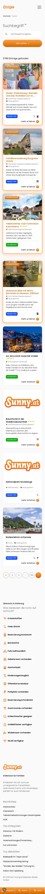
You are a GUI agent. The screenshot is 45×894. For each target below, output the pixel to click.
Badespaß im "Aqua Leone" (15, 857)
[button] (4, 889)
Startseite (7, 16)
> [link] (38, 575)
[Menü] (39, 7)
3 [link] (18, 575)
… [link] (25, 575)
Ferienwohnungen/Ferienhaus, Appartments (17, 840)
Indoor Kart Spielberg (13, 871)
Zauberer (7, 836)
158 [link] (31, 575)
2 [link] (12, 575)
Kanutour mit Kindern (13, 831)
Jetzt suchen (22, 43)
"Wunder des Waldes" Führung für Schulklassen (18, 866)
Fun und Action (10, 845)
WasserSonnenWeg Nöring (15, 861)
